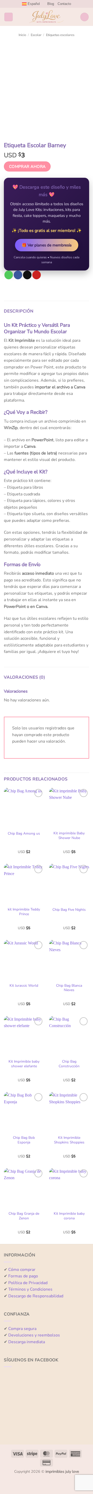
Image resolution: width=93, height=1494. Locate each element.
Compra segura (22, 1329)
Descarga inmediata (26, 1342)
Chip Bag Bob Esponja (24, 1139)
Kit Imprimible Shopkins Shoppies (69, 1139)
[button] (8, 17)
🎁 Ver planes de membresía (47, 245)
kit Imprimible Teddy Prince (24, 911)
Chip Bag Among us (24, 833)
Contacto (64, 4)
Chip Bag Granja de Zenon (24, 1215)
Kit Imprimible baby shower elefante (24, 1063)
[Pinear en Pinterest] (36, 275)
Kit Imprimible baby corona (69, 1215)
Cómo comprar (21, 1269)
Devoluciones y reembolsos (34, 1335)
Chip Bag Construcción (69, 1063)
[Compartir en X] (27, 275)
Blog (50, 4)
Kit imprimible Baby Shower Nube (69, 835)
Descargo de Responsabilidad (35, 1296)
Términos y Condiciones (30, 1289)
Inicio (22, 35)
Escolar (36, 35)
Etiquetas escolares (60, 35)
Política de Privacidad (28, 1283)
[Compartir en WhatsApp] (8, 275)
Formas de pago (23, 1276)
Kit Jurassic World (24, 985)
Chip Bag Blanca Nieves (69, 987)
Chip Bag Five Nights (69, 909)
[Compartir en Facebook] (18, 275)
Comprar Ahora (27, 166)
